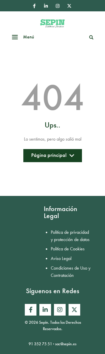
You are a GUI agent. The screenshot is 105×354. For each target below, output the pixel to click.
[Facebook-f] (34, 5)
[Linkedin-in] (45, 5)
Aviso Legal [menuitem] (61, 258)
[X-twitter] (69, 5)
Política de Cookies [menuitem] (68, 249)
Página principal (48, 157)
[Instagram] (57, 5)
